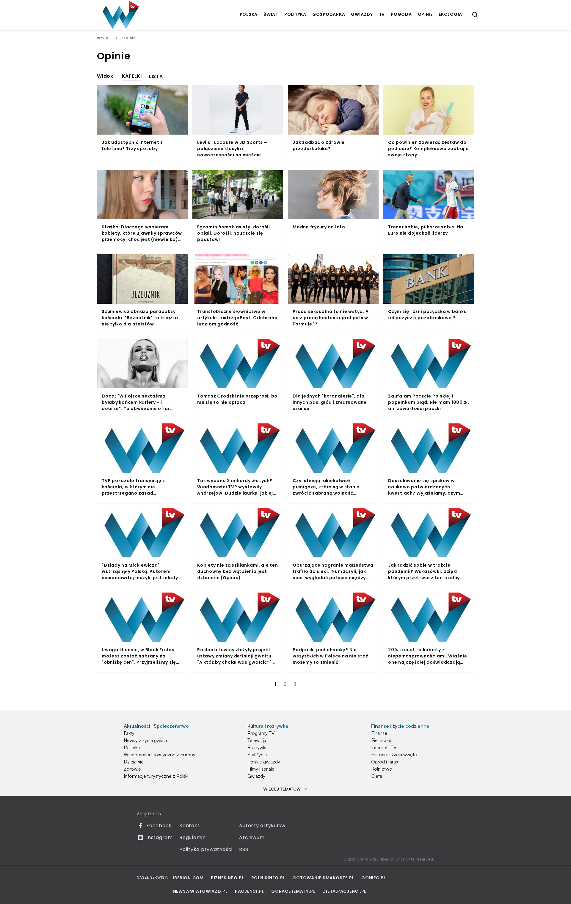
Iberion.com (188, 878)
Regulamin (192, 837)
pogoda (401, 14)
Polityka (132, 747)
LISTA (156, 76)
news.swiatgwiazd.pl (200, 891)
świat (270, 14)
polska (249, 14)
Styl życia (257, 755)
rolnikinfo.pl (268, 878)
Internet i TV (383, 747)
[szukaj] (475, 14)
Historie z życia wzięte (394, 755)
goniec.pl (373, 878)
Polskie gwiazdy (263, 762)
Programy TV (260, 733)
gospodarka (328, 14)
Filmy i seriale (260, 769)
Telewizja (256, 740)
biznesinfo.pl (227, 878)
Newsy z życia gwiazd (146, 740)
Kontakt (189, 825)
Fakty (129, 733)
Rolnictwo (381, 769)
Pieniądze (381, 740)
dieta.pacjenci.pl (344, 891)
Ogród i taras (384, 762)
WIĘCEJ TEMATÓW (282, 788)
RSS (243, 849)
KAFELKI (132, 76)
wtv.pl (103, 37)
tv (382, 14)
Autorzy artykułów (262, 825)
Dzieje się (134, 762)
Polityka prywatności (206, 849)
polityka (295, 14)
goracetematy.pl (293, 891)
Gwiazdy (256, 776)
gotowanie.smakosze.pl (323, 878)
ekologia (450, 14)
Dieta (376, 776)
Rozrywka (257, 747)
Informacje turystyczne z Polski (156, 776)
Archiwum (251, 837)
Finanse (379, 733)
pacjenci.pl (249, 891)
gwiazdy (362, 14)
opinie (425, 14)
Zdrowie (132, 769)
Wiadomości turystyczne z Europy (159, 755)
